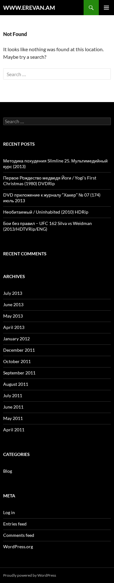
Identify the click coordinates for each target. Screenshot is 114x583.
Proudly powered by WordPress (29, 575)
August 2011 (15, 384)
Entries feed (15, 523)
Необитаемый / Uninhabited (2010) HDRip (45, 212)
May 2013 (13, 316)
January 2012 (16, 338)
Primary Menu (106, 7)
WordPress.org (18, 546)
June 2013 (13, 304)
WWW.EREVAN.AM (29, 7)
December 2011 (19, 350)
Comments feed (18, 535)
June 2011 (13, 407)
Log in (9, 512)
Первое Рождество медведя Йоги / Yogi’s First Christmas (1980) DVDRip (49, 180)
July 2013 (12, 293)
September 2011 (19, 372)
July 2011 (12, 395)
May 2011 (13, 418)
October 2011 (17, 361)
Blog (7, 471)
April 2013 (13, 327)
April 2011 (13, 429)
